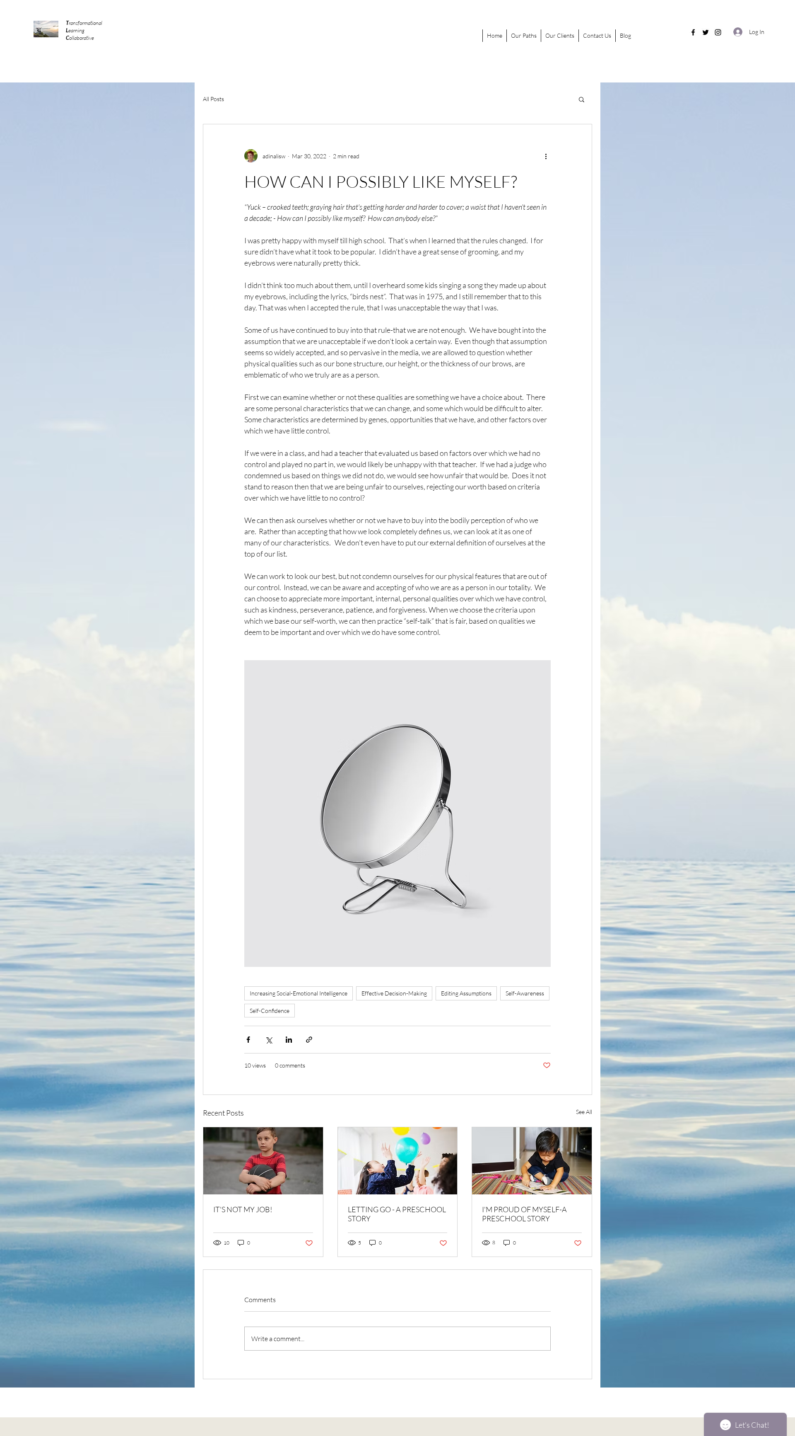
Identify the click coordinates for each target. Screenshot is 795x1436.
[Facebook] (693, 32)
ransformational (84, 22)
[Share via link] (309, 1040)
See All (584, 1111)
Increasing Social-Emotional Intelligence (298, 993)
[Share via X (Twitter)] (268, 1040)
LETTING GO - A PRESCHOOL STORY (397, 1214)
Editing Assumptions (466, 993)
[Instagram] (718, 32)
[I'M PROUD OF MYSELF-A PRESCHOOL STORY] (532, 1160)
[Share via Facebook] (248, 1040)
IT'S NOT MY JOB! (242, 1209)
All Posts (213, 98)
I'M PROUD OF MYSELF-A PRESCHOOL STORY (524, 1214)
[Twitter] (705, 32)
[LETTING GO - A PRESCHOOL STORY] (398, 1160)
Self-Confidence (269, 1010)
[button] (581, 99)
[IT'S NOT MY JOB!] (263, 1160)
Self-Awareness (525, 993)
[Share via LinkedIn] (289, 1040)
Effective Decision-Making (394, 993)
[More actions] (546, 156)
